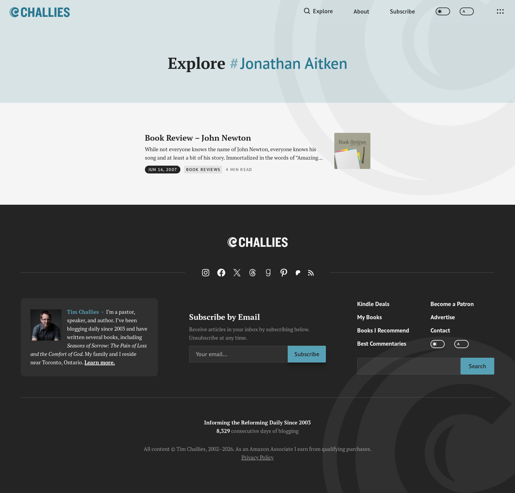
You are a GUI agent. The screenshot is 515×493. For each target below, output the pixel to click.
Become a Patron (452, 304)
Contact (440, 330)
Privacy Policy (257, 457)
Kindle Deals (373, 304)
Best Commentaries (381, 344)
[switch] (443, 12)
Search (477, 366)
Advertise (443, 317)
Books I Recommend (383, 330)
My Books (369, 317)
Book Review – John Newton (198, 137)
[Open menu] (500, 11)
